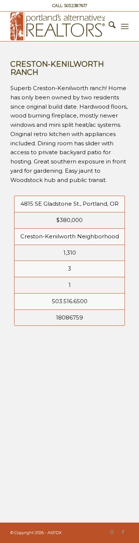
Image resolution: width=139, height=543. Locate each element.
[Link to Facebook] (123, 531)
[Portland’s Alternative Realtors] (57, 26)
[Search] (108, 26)
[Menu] (125, 26)
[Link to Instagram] (112, 531)
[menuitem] (108, 26)
